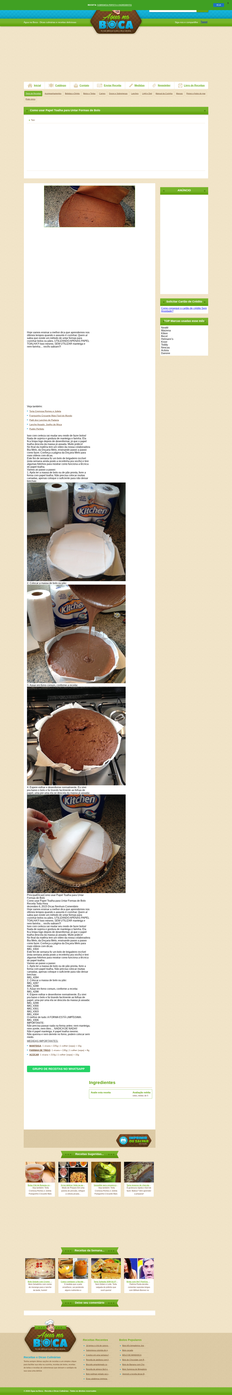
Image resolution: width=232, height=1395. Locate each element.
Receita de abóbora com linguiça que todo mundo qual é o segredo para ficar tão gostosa (99, 1360)
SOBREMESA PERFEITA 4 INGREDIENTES (114, 5)
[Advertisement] (116, 59)
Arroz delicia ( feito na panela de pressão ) (73, 1185)
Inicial (37, 85)
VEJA (218, 5)
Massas (179, 93)
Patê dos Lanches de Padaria (44, 420)
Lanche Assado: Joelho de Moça (45, 424)
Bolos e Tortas (89, 93)
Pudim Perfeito (36, 429)
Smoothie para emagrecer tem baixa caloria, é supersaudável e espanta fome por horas (106, 1185)
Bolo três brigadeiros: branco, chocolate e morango (135, 1346)
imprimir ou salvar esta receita (134, 1140)
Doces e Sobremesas (118, 93)
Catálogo (60, 85)
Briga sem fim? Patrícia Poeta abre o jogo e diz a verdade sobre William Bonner (139, 1282)
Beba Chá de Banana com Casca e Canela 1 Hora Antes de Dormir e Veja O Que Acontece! (40, 1185)
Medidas (139, 85)
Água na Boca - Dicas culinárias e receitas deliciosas (116, 18)
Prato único (30, 99)
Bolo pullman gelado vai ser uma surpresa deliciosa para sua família (99, 1374)
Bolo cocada (127, 1350)
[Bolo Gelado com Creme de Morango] (40, 1268)
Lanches (135, 93)
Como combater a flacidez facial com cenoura (73, 1282)
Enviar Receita (112, 85)
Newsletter (164, 85)
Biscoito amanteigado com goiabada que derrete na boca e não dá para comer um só (99, 1364)
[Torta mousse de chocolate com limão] (139, 1172)
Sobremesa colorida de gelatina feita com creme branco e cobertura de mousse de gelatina (99, 1350)
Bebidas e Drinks (72, 93)
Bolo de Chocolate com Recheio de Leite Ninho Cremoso (135, 1360)
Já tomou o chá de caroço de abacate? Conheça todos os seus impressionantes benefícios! (99, 1346)
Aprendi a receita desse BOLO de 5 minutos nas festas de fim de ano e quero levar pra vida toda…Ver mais (135, 1374)
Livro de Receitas (194, 85)
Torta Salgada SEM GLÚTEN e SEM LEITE (106, 1282)
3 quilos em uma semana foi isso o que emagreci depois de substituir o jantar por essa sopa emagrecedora (99, 1355)
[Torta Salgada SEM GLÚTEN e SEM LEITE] (106, 1268)
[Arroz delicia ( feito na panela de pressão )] (73, 1172)
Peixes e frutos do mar (195, 93)
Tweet (204, 22)
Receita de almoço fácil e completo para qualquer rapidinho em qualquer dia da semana (99, 1369)
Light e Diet (147, 93)
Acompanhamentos (53, 93)
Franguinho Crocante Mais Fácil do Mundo (50, 415)
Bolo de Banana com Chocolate (135, 1364)
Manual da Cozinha (164, 93)
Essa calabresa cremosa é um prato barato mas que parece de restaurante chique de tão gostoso (99, 1379)
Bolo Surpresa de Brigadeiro (134, 1369)
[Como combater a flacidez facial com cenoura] (73, 1268)
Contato (84, 85)
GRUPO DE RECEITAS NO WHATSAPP (59, 1068)
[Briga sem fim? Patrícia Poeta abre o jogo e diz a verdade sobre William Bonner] (139, 1268)
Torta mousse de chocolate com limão (139, 1185)
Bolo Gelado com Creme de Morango (40, 1282)
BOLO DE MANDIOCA (131, 1355)
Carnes (102, 93)
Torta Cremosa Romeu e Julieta (45, 411)
